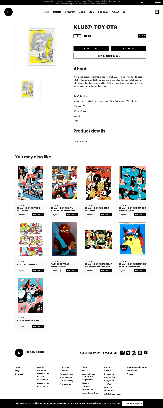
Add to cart (91, 48)
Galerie (107, 370)
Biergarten (109, 380)
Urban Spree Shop (90, 393)
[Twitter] (128, 352)
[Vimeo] (140, 352)
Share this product (110, 56)
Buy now (128, 48)
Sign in (149, 2)
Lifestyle (86, 386)
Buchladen (109, 374)
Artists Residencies (112, 394)
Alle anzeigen (66, 384)
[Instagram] (134, 352)
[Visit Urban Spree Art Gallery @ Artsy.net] (146, 352)
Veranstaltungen (67, 374)
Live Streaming (66, 380)
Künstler (41, 376)
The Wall (103, 11)
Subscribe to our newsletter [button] (98, 353)
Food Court (109, 390)
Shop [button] (82, 11)
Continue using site (132, 403)
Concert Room (110, 377)
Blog (91, 11)
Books (85, 370)
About (115, 11)
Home (45, 11)
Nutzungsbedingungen (137, 367)
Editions (85, 383)
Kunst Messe (43, 386)
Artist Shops (87, 389)
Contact (19, 374)
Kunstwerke (42, 379)
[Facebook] (122, 352)
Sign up (158, 2)
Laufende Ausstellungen (43, 371)
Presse (129, 374)
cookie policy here (111, 403)
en (142, 2)
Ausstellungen (43, 383)
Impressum (131, 370)
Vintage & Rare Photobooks (88, 375)
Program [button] (70, 11)
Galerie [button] (57, 11)
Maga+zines (87, 379)
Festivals (108, 387)
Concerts (64, 370)
